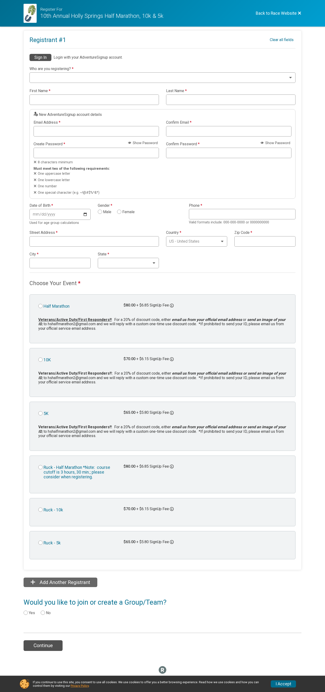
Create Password (49, 144)
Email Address (47, 122)
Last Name (176, 91)
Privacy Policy (80, 685)
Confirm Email (179, 122)
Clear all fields (282, 40)
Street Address (44, 233)
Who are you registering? (52, 69)
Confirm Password (183, 144)
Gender (105, 205)
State (103, 254)
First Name (40, 91)
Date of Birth (41, 205)
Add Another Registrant (64, 582)
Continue (43, 645)
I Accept (283, 684)
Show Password (145, 143)
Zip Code (243, 233)
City (34, 254)
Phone (195, 205)
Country (173, 233)
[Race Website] (32, 13)
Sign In (40, 57)
